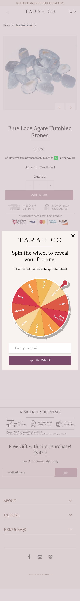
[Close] (73, 236)
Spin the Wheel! (40, 360)
